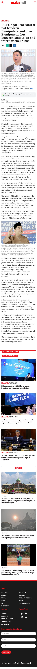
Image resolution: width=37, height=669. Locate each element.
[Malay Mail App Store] (22, 615)
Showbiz (22, 592)
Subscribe (6, 652)
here (31, 88)
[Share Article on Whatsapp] (7, 46)
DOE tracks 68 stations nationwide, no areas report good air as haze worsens (18, 537)
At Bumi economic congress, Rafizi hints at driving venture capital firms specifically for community (17, 422)
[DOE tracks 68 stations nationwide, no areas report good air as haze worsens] (18, 520)
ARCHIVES (4, 613)
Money (3, 600)
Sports (21, 600)
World (4, 598)
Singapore (5, 595)
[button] (33, 94)
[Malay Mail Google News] (26, 618)
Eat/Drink (5, 606)
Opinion (22, 595)
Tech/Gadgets (24, 603)
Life (3, 603)
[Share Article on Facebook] (14, 46)
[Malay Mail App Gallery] (22, 618)
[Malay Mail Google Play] (26, 615)
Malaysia (5, 21)
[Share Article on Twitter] (10, 46)
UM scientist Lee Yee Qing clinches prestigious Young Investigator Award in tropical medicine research (18, 573)
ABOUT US (4, 616)
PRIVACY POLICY (7, 619)
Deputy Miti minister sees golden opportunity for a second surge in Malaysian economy (18, 458)
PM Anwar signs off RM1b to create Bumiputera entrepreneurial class (15, 387)
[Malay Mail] (18, 4)
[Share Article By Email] (3, 46)
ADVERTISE (5, 624)
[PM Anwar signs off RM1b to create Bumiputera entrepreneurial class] (18, 370)
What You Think (25, 598)
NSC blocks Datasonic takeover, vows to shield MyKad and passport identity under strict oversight (18, 501)
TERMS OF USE (6, 621)
